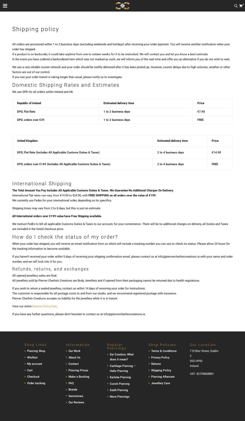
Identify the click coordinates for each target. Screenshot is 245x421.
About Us (74, 357)
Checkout (33, 376)
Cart (30, 370)
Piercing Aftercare (163, 376)
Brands (73, 389)
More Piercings (120, 396)
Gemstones (76, 396)
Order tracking (36, 383)
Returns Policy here (44, 306)
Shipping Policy (161, 370)
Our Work (74, 351)
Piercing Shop (36, 351)
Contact (74, 364)
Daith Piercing (119, 390)
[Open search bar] (236, 5)
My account (34, 364)
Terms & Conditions (164, 351)
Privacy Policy (160, 357)
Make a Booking (79, 376)
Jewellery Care (160, 383)
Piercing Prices (78, 370)
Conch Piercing (120, 384)
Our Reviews (76, 402)
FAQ (71, 383)
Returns (156, 364)
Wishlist (32, 357)
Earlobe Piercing (120, 377)
